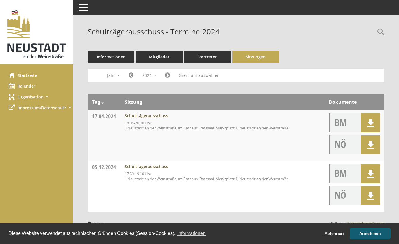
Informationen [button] (191, 233)
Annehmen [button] (370, 233)
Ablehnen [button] (334, 233)
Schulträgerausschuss (146, 115)
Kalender (26, 86)
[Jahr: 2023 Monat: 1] (131, 75)
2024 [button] (147, 75)
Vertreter (207, 57)
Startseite (27, 75)
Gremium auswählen (199, 75)
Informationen (111, 57)
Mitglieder (159, 57)
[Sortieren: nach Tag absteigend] (102, 102)
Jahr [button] (111, 75)
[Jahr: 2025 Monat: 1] (167, 75)
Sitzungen (256, 57)
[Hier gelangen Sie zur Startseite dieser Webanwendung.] (36, 34)
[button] (36, 96)
